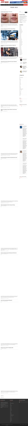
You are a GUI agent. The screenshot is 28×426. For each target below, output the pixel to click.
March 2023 (20, 38)
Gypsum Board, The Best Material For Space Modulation (9, 61)
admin (5, 158)
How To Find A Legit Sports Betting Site (6, 300)
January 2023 (20, 40)
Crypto (20, 82)
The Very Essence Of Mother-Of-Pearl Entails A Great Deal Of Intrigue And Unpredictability (25, 67)
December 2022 (20, 41)
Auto (19, 78)
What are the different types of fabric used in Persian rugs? (9, 110)
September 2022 (20, 44)
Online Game (4, 345)
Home (20, 424)
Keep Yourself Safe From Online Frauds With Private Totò (9, 157)
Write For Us (26, 424)
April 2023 (20, 37)
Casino (20, 81)
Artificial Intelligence (21, 77)
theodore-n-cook (6, 62)
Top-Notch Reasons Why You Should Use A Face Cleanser (25, 63)
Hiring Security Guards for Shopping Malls (7, 347)
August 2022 (20, 45)
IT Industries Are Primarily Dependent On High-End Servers (8, 45)
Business (20, 79)
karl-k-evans (6, 29)
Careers (20, 80)
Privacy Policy (23, 424)
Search (20, 11)
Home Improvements (4, 107)
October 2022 (20, 43)
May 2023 (20, 36)
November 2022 (20, 42)
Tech (19, 95)
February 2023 (20, 39)
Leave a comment (5, 59)
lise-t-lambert (6, 12)
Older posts (2, 395)
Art (19, 76)
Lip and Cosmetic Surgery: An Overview (6, 11)
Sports (20, 94)
